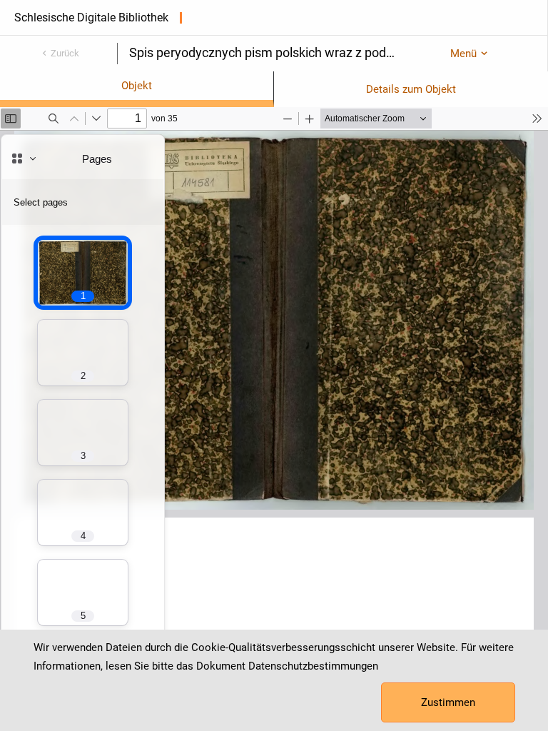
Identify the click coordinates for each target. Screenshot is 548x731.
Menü (463, 53)
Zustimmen (448, 702)
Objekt (136, 85)
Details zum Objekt (411, 89)
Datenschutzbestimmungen (313, 666)
